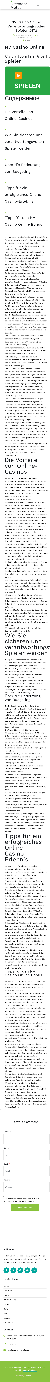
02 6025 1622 (13, 1344)
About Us (7, 1291)
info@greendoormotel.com (19, 1350)
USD (27, 1376)
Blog (5, 1313)
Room (6, 1295)
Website (6, 1180)
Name (6, 1148)
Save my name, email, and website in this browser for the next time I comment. (21, 1200)
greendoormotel (25, 37)
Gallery (6, 1309)
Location (7, 1318)
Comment (7, 1132)
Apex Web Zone (30, 1370)
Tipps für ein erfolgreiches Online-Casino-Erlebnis (24, 195)
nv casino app (22, 523)
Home (6, 1286)
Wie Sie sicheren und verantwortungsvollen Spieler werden (24, 142)
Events (6, 1304)
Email (6, 1164)
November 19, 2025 (24, 35)
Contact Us (8, 1322)
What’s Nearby (9, 1300)
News (27, 40)
